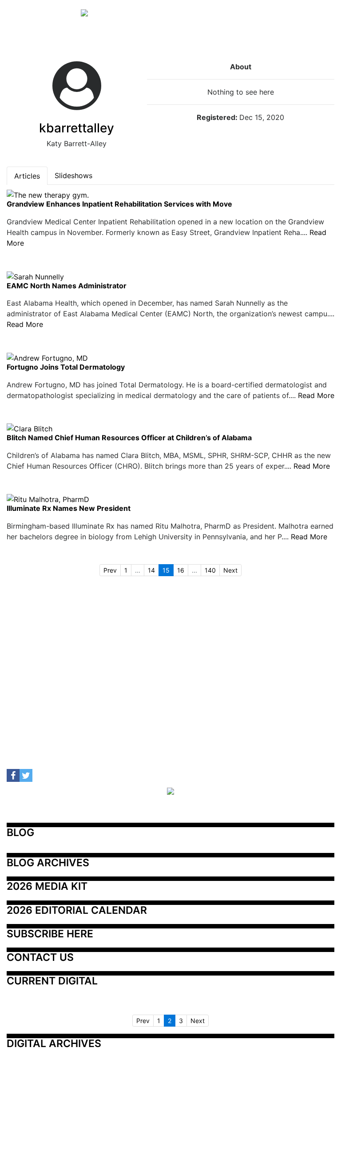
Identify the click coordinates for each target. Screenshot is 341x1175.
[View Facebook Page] (13, 775)
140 (210, 570)
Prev (110, 570)
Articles (27, 175)
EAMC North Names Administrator (67, 286)
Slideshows (73, 175)
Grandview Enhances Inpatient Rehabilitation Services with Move (119, 204)
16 (180, 570)
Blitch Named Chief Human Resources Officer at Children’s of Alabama (129, 438)
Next (230, 570)
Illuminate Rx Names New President (69, 509)
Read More (25, 324)
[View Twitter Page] (26, 775)
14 (151, 570)
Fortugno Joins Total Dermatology (66, 367)
